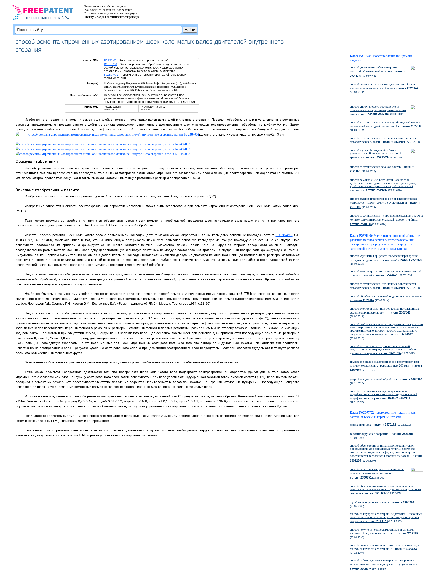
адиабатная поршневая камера (382, 502)
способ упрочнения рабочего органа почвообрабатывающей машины (377, 71)
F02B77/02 (111, 74)
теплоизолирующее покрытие (381, 434)
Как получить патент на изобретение (108, 9)
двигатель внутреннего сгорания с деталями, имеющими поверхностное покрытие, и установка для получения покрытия (386, 517)
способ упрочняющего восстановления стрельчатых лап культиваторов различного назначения (378, 110)
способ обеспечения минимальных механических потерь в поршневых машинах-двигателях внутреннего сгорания (385, 489)
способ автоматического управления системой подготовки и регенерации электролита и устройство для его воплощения (384, 349)
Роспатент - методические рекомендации (110, 13)
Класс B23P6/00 (361, 56)
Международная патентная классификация (111, 17)
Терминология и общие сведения (105, 6)
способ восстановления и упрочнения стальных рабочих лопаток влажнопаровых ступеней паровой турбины (386, 220)
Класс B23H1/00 (361, 235)
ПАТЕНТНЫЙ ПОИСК (43, 18)
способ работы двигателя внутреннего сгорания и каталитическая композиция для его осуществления (384, 565)
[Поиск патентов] (47, 14)
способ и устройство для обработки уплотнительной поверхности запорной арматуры (375, 154)
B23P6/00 (110, 60)
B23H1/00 (110, 64)
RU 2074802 (284, 235)
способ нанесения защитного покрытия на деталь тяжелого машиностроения (377, 473)
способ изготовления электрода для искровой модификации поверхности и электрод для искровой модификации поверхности (383, 394)
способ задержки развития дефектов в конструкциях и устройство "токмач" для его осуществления (385, 203)
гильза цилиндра (373, 424)
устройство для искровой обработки (386, 379)
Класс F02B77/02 (362, 412)
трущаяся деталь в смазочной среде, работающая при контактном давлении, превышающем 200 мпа (386, 366)
